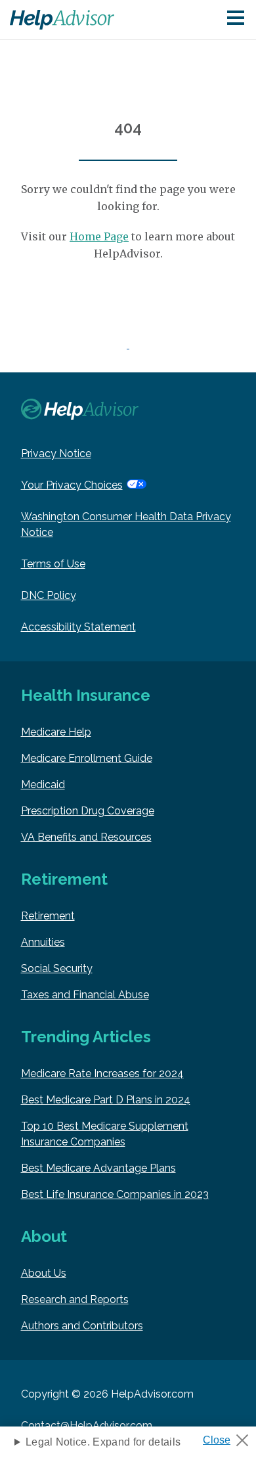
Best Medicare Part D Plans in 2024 (105, 1100)
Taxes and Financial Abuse (85, 994)
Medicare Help (56, 732)
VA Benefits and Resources (86, 837)
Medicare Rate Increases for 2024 (102, 1073)
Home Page (99, 236)
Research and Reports (75, 1299)
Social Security (57, 968)
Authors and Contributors (82, 1325)
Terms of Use (53, 564)
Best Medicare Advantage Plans (98, 1168)
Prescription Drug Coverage (87, 811)
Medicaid (43, 784)
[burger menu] (235, 18)
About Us (43, 1273)
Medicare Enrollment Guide (86, 758)
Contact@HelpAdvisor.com (86, 1425)
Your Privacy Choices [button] (72, 485)
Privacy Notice (56, 453)
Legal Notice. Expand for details (103, 1442)
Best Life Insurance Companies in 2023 (115, 1194)
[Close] (231, 1436)
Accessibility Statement (78, 627)
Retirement (48, 916)
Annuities (43, 942)
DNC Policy (48, 595)
